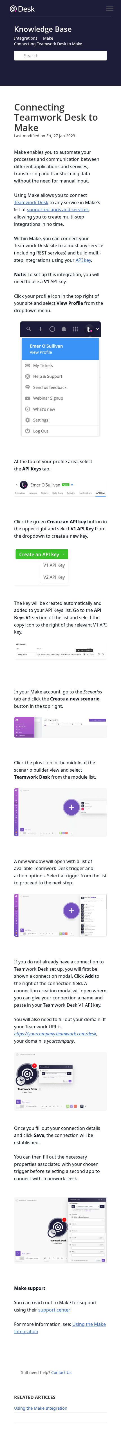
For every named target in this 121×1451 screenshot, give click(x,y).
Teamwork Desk (31, 202)
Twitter (55, 1354)
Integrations (25, 38)
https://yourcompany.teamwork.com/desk (55, 1034)
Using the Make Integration (40, 1408)
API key (83, 260)
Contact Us (61, 1372)
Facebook (68, 1354)
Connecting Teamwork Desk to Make (48, 43)
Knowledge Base (43, 29)
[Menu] (109, 9)
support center (54, 1310)
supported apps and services (58, 209)
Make (48, 38)
